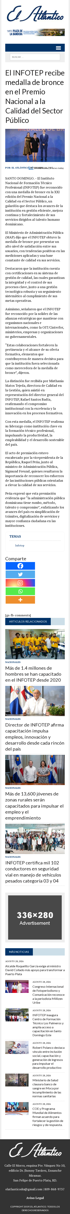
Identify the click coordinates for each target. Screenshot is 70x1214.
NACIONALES (12, 662)
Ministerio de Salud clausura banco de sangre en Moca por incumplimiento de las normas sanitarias (46, 1088)
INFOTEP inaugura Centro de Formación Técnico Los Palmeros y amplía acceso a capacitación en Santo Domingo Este (48, 1025)
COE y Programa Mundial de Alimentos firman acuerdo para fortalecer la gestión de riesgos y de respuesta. (47, 1116)
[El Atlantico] (35, 13)
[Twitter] (20, 574)
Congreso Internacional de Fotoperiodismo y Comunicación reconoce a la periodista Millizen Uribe (48, 994)
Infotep (19, 545)
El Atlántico (20, 167)
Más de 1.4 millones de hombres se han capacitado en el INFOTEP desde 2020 (33, 674)
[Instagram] (20, 583)
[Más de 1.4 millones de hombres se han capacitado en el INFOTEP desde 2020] (35, 656)
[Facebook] (20, 566)
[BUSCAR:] (35, 56)
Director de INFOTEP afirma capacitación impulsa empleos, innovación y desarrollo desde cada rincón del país (34, 737)
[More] (20, 600)
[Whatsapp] (20, 591)
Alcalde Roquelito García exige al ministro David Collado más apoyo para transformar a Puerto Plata (35, 970)
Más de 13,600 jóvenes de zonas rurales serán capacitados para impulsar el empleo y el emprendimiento (34, 806)
